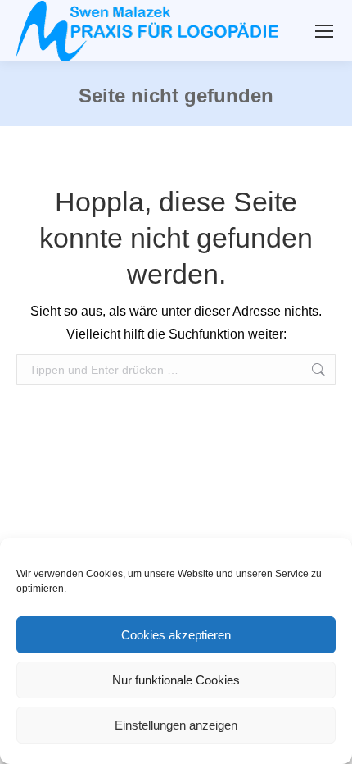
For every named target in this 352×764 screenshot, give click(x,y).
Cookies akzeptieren (176, 635)
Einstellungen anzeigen (176, 725)
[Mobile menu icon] (324, 31)
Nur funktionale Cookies (176, 680)
